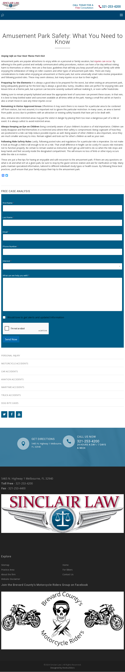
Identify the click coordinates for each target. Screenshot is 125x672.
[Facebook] (12, 414)
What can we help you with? (16, 275)
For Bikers (67, 569)
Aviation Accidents (12, 379)
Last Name (8, 217)
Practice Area (7, 569)
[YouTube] (19, 414)
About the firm (8, 574)
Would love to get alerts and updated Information (35, 317)
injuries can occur (103, 61)
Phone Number (10, 246)
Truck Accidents (11, 395)
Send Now (11, 339)
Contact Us (67, 574)
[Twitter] (4, 414)
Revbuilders (68, 667)
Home (65, 564)
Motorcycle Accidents (14, 363)
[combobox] (62, 266)
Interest (7, 261)
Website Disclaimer (10, 579)
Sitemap (5, 564)
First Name (8, 203)
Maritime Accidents (12, 387)
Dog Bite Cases (9, 403)
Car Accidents (9, 371)
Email (6, 232)
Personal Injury (10, 355)
